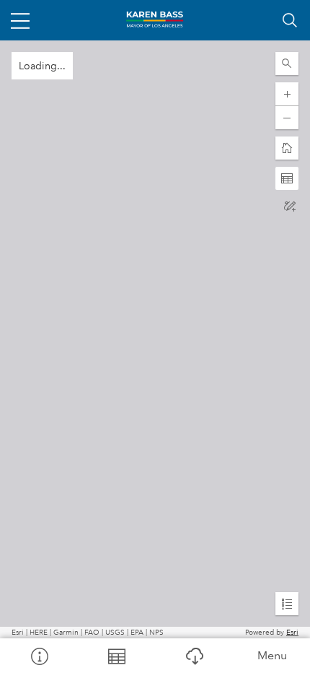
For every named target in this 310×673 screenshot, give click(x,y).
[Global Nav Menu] (20, 20)
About (39, 655)
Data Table (117, 655)
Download (194, 655)
